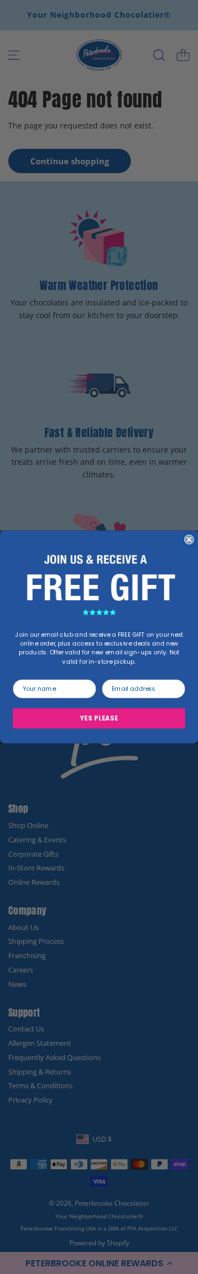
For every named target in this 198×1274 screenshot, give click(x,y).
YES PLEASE (99, 718)
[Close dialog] (189, 540)
